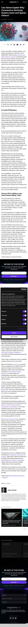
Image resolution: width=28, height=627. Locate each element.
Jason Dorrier (3, 19)
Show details (21, 328)
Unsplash (4, 477)
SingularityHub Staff (6, 525)
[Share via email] (20, 44)
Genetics (3, 483)
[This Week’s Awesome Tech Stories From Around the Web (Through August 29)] (11, 518)
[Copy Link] (23, 44)
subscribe (24, 2)
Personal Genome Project (11, 419)
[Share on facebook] (11, 44)
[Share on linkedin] (14, 44)
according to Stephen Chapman (10, 352)
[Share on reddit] (17, 44)
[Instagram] (16, 618)
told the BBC (4, 389)
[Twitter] (13, 618)
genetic (22, 86)
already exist (16, 364)
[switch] (25, 315)
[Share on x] (8, 44)
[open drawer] (2, 2)
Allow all (14, 332)
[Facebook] (10, 618)
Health (8, 483)
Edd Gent (25, 525)
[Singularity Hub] (14, 2)
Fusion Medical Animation (16, 475)
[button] (14, 595)
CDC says (23, 117)
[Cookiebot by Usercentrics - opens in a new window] (21, 289)
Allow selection (14, 336)
